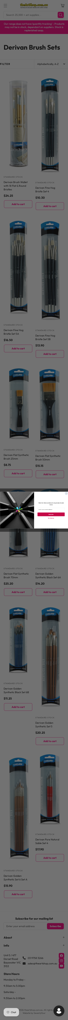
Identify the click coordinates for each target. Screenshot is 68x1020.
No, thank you (51, 518)
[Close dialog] (66, 493)
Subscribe (51, 514)
